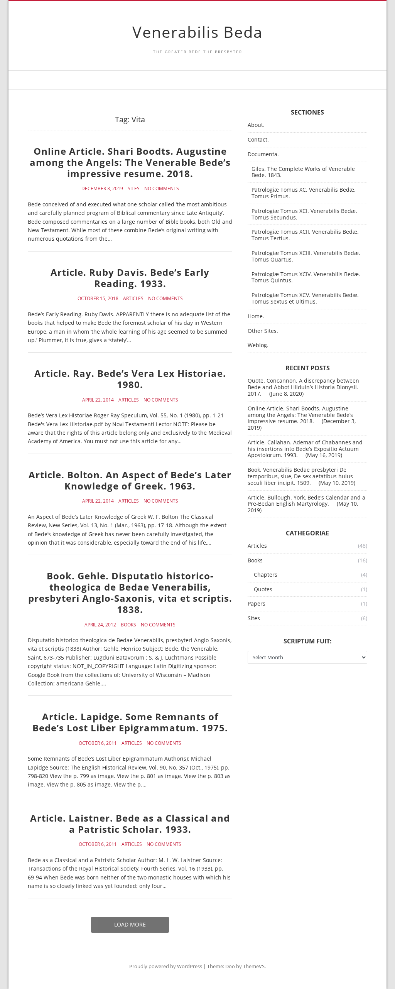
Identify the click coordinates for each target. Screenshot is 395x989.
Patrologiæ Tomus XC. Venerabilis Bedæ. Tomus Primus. (304, 193)
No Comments (161, 188)
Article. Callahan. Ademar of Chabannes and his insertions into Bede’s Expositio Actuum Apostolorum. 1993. (305, 449)
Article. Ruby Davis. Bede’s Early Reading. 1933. (130, 278)
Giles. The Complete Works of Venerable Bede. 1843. (303, 172)
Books (128, 625)
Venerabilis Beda (197, 31)
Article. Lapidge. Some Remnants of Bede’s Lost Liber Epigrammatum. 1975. (130, 722)
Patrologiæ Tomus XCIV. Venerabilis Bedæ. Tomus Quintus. (306, 277)
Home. (256, 316)
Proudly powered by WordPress (165, 966)
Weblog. (258, 345)
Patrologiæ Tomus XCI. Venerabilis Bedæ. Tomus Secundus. (304, 214)
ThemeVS (254, 966)
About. (256, 125)
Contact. (258, 140)
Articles (133, 298)
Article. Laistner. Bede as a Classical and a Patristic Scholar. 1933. (130, 823)
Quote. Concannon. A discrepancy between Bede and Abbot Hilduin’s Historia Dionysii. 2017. (303, 387)
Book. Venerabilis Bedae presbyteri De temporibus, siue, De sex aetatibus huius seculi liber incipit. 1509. (300, 476)
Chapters (265, 575)
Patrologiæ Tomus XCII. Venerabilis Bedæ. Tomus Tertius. (305, 235)
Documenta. (263, 154)
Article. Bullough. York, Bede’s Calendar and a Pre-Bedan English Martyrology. (306, 501)
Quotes (263, 589)
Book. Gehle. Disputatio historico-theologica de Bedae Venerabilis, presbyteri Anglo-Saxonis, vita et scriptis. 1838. (130, 592)
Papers (256, 604)
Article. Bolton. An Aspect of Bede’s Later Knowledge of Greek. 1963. (130, 480)
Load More (130, 924)
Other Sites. (263, 331)
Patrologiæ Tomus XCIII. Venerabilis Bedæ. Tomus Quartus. (306, 256)
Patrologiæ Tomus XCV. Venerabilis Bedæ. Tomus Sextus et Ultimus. (305, 298)
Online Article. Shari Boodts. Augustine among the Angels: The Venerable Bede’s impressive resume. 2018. (130, 162)
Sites (134, 188)
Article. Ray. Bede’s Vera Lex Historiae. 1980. (130, 379)
